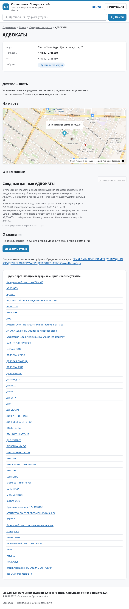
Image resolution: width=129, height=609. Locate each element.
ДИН (8, 403)
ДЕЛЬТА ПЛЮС (14, 373)
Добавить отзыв (16, 249)
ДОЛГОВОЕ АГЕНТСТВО (19, 421)
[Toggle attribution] (123, 161)
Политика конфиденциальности (34, 602)
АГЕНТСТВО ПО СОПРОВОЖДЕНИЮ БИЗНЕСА (30, 513)
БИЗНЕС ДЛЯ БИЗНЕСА (18, 342)
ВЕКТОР (10, 519)
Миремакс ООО (14, 494)
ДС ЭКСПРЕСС (13, 440)
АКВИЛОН (11, 312)
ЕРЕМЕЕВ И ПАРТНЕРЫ (18, 482)
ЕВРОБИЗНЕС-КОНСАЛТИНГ (21, 464)
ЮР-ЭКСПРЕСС (14, 537)
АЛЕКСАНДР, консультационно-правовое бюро (31, 330)
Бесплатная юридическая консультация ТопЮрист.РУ (35, 336)
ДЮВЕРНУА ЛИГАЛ (16, 446)
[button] (64, 134)
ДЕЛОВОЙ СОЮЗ (15, 355)
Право (22, 27)
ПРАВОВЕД (12, 561)
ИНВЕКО (11, 555)
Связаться (8, 602)
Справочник (9, 27)
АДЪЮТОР (12, 306)
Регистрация (115, 6)
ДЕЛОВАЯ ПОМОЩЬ (17, 361)
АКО (8, 318)
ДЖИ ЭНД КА (13, 379)
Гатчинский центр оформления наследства (29, 525)
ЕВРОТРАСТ (12, 458)
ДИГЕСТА (11, 397)
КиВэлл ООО (13, 500)
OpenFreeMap (76, 160)
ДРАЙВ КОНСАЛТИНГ (17, 434)
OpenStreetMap (113, 160)
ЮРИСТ (10, 549)
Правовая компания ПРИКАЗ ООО (24, 506)
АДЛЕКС (10, 294)
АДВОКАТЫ (12, 288)
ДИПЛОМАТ (12, 409)
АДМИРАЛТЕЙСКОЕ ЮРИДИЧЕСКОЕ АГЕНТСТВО (32, 300)
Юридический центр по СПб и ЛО (24, 282)
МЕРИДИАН (12, 531)
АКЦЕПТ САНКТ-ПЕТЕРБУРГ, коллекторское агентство (34, 324)
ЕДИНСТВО (12, 476)
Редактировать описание (112, 180)
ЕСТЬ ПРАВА (12, 488)
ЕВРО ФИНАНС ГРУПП (18, 452)
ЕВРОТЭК (11, 470)
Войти (96, 6)
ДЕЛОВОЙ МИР (14, 367)
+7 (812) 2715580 (48, 53)
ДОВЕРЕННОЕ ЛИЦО (17, 415)
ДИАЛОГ (11, 385)
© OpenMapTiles (90, 160)
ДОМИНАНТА (13, 427)
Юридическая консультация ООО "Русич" (29, 567)
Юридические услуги (40, 27)
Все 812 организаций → (19, 573)
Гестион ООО (13, 348)
